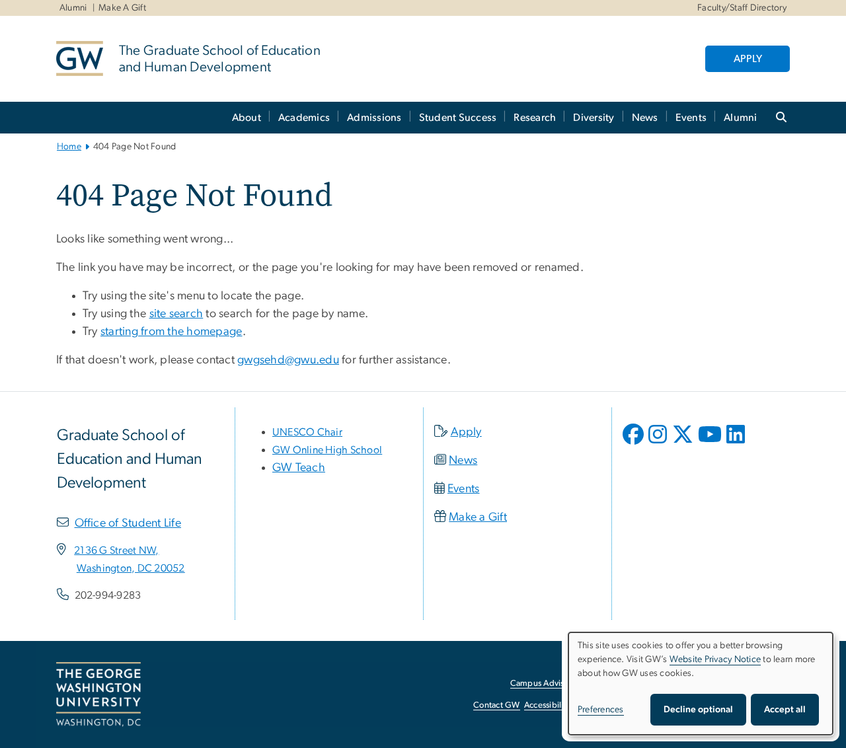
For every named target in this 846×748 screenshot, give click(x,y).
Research (535, 117)
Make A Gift (122, 8)
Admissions (374, 117)
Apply (466, 432)
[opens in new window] (634, 444)
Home (69, 146)
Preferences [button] (601, 709)
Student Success (458, 117)
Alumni (73, 8)
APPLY (748, 59)
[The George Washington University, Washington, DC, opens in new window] (98, 694)
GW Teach (298, 468)
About (246, 117)
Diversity (593, 117)
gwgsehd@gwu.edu (288, 360)
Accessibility (547, 705)
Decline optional (698, 709)
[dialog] (700, 683)
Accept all (785, 709)
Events (691, 117)
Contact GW (496, 705)
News (645, 117)
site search (176, 314)
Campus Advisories (546, 683)
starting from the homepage (171, 332)
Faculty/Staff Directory (742, 8)
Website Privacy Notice (715, 659)
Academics (304, 117)
